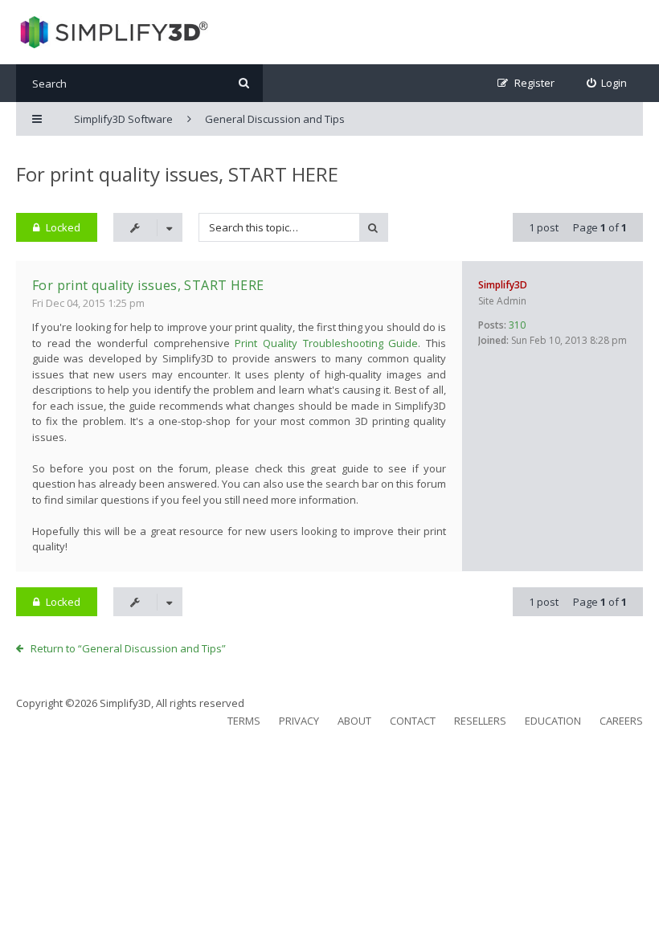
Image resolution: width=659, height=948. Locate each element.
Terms (243, 720)
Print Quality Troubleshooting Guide (326, 343)
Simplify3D (502, 285)
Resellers (480, 720)
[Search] (244, 83)
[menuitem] (607, 83)
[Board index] (112, 32)
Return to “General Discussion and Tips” (128, 648)
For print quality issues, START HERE (177, 174)
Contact (413, 720)
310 (517, 325)
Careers (621, 720)
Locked (63, 227)
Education (553, 720)
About (354, 720)
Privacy (299, 720)
